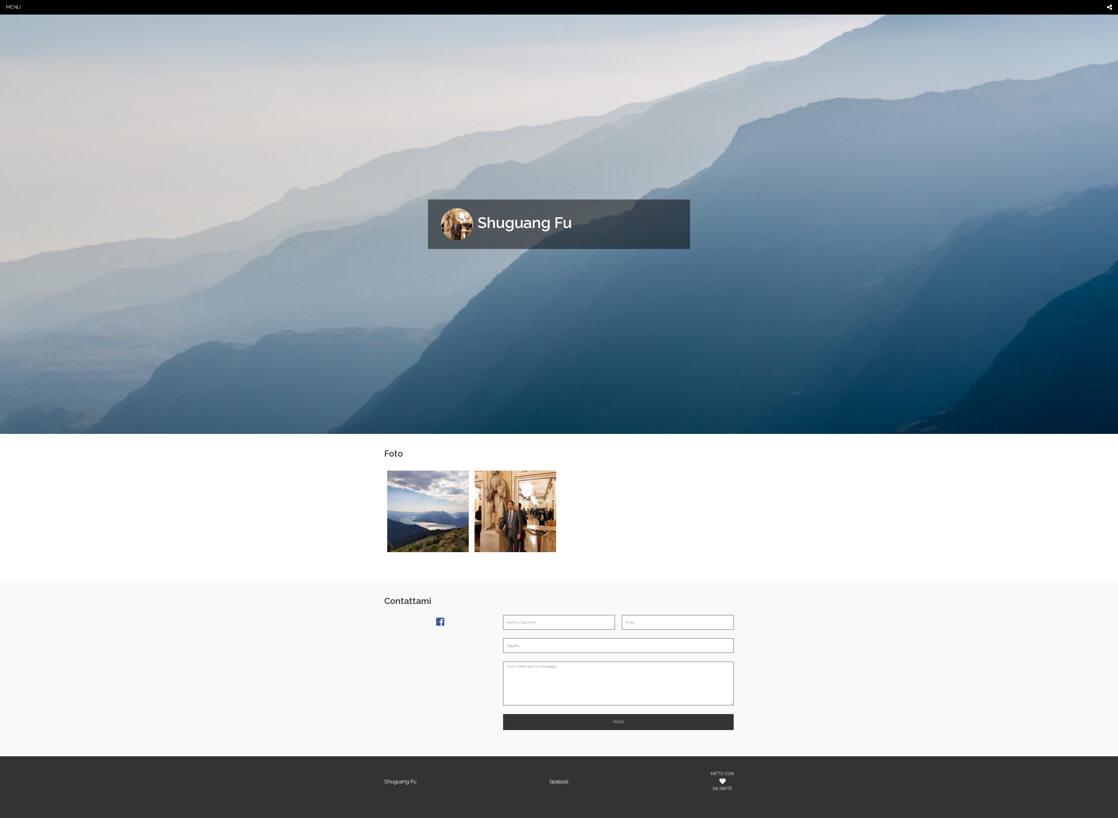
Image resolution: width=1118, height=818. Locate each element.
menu (13, 7)
